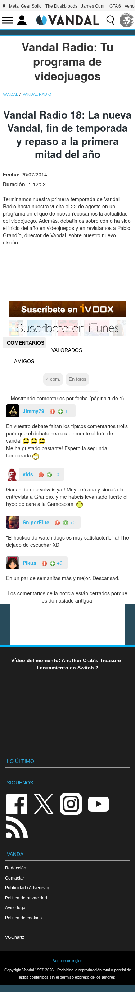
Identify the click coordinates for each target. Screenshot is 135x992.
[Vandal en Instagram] (70, 803)
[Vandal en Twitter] (43, 803)
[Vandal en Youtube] (98, 803)
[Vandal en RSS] (16, 826)
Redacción (15, 867)
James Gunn (93, 6)
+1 (67, 410)
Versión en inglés (67, 960)
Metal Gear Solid (25, 6)
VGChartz (14, 937)
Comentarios (25, 343)
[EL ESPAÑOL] (127, 20)
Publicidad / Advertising (28, 887)
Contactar (14, 878)
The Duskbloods (61, 6)
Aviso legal (16, 907)
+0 (55, 474)
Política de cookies (23, 917)
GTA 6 (115, 6)
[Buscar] (110, 20)
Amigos (24, 361)
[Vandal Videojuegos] (67, 19)
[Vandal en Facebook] (16, 803)
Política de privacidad (26, 897)
